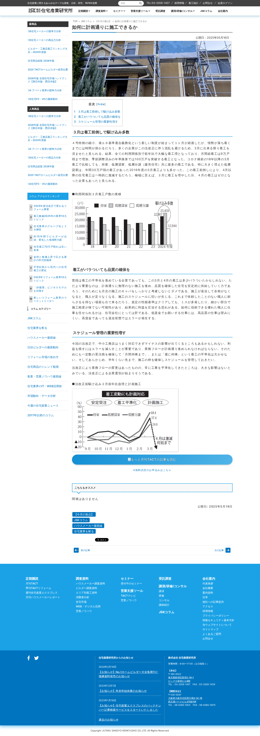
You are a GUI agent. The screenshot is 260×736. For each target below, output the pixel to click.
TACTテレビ (128, 595)
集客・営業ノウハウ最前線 (44, 376)
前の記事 (85, 550)
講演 (161, 591)
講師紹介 (164, 604)
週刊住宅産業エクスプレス (41, 592)
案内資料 (208, 592)
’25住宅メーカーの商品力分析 (44, 40)
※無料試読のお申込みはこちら (152, 469)
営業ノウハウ (84, 611)
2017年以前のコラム (40, 415)
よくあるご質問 (212, 634)
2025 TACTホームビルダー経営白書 (48, 69)
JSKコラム (206, 11)
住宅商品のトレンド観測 (43, 366)
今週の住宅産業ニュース (43, 405)
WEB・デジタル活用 (88, 606)
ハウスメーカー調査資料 (90, 583)
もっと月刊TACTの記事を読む (154, 459)
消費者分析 (82, 597)
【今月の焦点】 (103, 21)
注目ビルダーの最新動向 (43, 347)
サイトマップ (210, 629)
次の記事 (219, 550)
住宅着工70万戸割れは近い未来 (50, 248)
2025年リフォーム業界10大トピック (50, 279)
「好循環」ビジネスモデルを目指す (50, 289)
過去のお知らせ (109, 719)
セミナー (118, 11)
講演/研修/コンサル (182, 11)
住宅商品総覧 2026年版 (41, 60)
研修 (161, 595)
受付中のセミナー (131, 583)
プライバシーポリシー (216, 615)
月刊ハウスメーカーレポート (43, 597)
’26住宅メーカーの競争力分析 (44, 31)
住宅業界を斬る (84, 531)
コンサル (164, 600)
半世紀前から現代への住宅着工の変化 (50, 268)
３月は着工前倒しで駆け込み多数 (97, 111)
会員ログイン (225, 2)
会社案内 (223, 11)
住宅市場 (81, 601)
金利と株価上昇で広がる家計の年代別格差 (50, 258)
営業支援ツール (139, 11)
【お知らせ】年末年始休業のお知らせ (123, 691)
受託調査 (160, 11)
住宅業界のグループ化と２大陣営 (50, 228)
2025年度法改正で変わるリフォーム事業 (50, 207)
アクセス (208, 606)
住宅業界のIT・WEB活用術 (44, 386)
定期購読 (83, 11)
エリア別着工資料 (86, 592)
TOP (75, 21)
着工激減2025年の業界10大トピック (50, 217)
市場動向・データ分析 (41, 396)
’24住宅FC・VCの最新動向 (43, 99)
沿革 (205, 597)
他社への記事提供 (213, 601)
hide (101, 104)
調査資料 (101, 11)
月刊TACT (32, 583)
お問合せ (208, 2)
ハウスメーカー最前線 (88, 525)
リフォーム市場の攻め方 (43, 357)
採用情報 (179, 2)
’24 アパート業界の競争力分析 (45, 90)
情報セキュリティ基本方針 (218, 620)
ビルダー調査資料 (86, 588)
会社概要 (208, 588)
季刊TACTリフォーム (38, 588)
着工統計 (193, 2)
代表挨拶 (208, 583)
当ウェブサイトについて (217, 624)
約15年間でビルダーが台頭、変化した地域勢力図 (50, 238)
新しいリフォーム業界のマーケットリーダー (50, 299)
